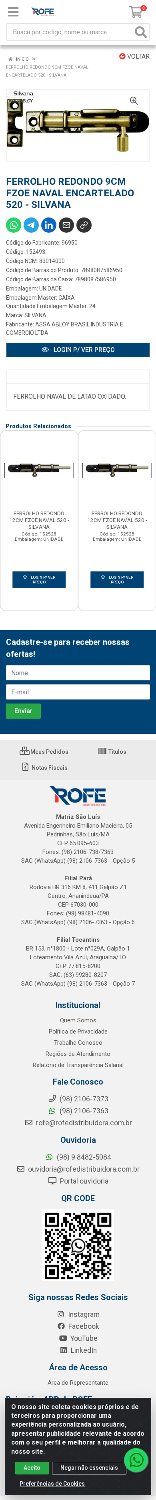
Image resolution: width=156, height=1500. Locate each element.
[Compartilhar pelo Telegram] (31, 225)
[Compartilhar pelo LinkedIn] (48, 225)
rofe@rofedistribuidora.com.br (83, 1123)
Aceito (32, 1467)
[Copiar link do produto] (84, 225)
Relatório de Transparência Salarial (78, 1065)
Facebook (83, 1326)
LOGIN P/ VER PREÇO (83, 350)
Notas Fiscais (49, 768)
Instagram (83, 1314)
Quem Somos (78, 1020)
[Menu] (13, 12)
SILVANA (35, 315)
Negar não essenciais (89, 1467)
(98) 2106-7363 (83, 1111)
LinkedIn (83, 1350)
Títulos (116, 752)
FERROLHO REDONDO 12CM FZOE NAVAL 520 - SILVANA (39, 520)
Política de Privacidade (78, 1031)
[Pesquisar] (140, 32)
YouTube (83, 1338)
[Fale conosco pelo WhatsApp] (136, 1460)
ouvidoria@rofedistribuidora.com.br (83, 1169)
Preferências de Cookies (52, 1483)
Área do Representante (78, 1382)
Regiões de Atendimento (78, 1053)
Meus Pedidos (48, 752)
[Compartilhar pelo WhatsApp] (13, 225)
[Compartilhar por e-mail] (66, 225)
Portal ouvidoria (83, 1181)
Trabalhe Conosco (78, 1042)
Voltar (138, 56)
